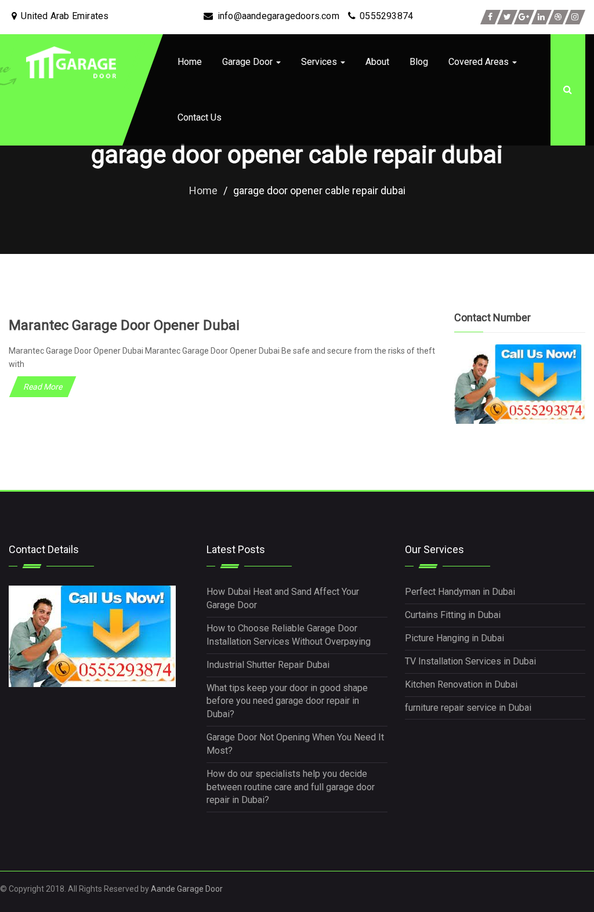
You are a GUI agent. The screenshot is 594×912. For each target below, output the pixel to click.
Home (190, 61)
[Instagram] (575, 17)
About (377, 61)
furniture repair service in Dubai (468, 707)
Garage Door (248, 61)
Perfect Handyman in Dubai (460, 591)
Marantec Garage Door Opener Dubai (124, 325)
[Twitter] (507, 17)
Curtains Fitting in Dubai (453, 614)
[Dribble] (558, 17)
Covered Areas (479, 61)
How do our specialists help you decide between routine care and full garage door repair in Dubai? (291, 787)
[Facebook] (490, 17)
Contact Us (200, 117)
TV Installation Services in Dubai (470, 661)
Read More (42, 386)
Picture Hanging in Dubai (454, 638)
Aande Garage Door (187, 888)
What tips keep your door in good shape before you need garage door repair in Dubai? (287, 701)
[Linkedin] (541, 17)
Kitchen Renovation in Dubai (461, 684)
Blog (419, 61)
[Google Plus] (524, 17)
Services (320, 61)
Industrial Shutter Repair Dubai (268, 664)
